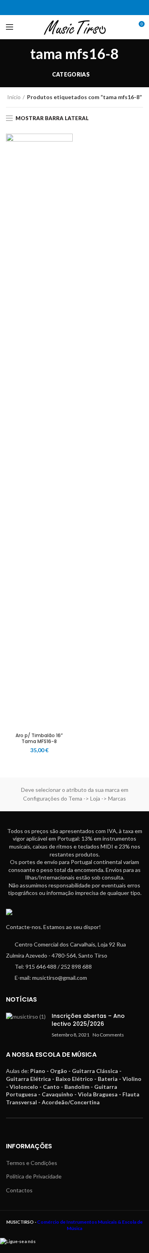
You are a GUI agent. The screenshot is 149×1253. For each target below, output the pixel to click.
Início (14, 97)
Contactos (19, 1190)
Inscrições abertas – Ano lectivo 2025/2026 (88, 1020)
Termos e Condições (31, 1162)
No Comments (108, 1035)
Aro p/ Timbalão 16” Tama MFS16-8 (39, 738)
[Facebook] (70, 7)
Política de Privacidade (34, 1176)
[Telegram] (80, 7)
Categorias (71, 74)
